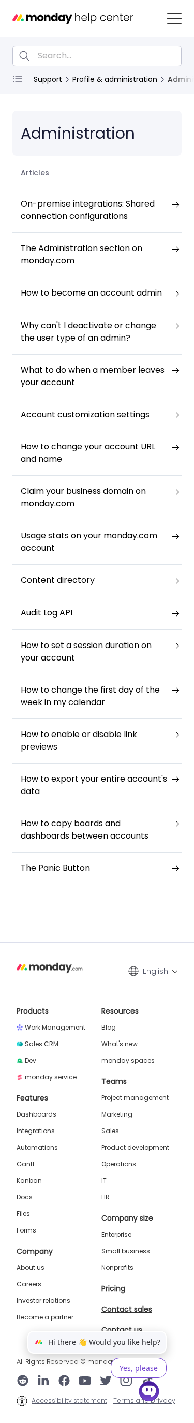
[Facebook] (64, 1381)
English (155, 971)
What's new (119, 1044)
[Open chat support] (149, 1393)
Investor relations (43, 1301)
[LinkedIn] (43, 1381)
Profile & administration (114, 79)
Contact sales (126, 1309)
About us (30, 1268)
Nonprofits (117, 1268)
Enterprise (116, 1234)
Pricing (113, 1288)
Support (48, 79)
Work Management (55, 1027)
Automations (37, 1148)
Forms (26, 1230)
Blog (108, 1027)
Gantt (26, 1164)
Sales (110, 1131)
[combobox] (97, 56)
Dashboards (36, 1114)
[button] (174, 18)
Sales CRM (41, 1044)
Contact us (121, 1330)
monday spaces (128, 1061)
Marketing (116, 1114)
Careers (29, 1284)
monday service (51, 1077)
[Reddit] (23, 1381)
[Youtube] (85, 1381)
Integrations (36, 1131)
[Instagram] (126, 1381)
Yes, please (139, 1368)
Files (23, 1214)
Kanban (29, 1181)
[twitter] (105, 1381)
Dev (30, 1061)
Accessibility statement (69, 1400)
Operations (118, 1164)
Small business (125, 1251)
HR (105, 1197)
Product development (135, 1148)
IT (104, 1181)
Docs (25, 1197)
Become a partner (45, 1317)
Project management (135, 1098)
